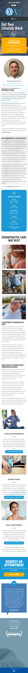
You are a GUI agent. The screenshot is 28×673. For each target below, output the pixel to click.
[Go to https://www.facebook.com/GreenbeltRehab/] (12, 5)
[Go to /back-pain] (14, 282)
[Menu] (14, 670)
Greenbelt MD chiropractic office (11, 98)
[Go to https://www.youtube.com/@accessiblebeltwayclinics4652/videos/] (15, 5)
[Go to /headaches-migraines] (14, 257)
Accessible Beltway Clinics (14, 83)
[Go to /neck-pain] (14, 307)
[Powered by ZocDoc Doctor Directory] (14, 85)
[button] (14, 50)
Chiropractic (10, 326)
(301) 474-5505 (14, 2)
